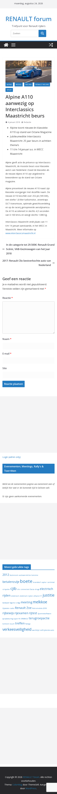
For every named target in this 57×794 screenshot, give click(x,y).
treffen (20, 623)
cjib (13, 588)
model (18, 84)
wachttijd (35, 630)
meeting (26, 602)
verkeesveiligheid (16, 629)
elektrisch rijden (26, 596)
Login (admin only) (11, 457)
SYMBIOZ (24, 619)
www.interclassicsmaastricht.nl (20, 233)
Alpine (9, 84)
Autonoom (14, 575)
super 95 (17, 619)
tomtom (5, 624)
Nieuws (28, 84)
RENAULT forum (28, 19)
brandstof (37, 582)
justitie (48, 595)
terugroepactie (39, 618)
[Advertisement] (28, 424)
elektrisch (15, 596)
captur (44, 582)
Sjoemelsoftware (44, 614)
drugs (37, 589)
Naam (6, 339)
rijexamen (21, 613)
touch (12, 624)
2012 (5, 575)
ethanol (36, 596)
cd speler (6, 589)
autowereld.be (25, 575)
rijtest (33, 613)
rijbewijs (8, 613)
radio (12, 608)
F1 (41, 596)
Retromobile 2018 (39, 608)
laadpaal (5, 603)
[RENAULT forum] (6, 44)
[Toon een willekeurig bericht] (51, 44)
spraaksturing (7, 619)
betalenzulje (10, 582)
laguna (12, 603)
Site (4, 368)
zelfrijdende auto (47, 630)
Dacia (32, 589)
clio (18, 589)
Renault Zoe (23, 608)
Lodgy (18, 603)
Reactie (7, 298)
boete (26, 581)
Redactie (27, 122)
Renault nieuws (42, 84)
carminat (51, 582)
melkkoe (40, 601)
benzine (34, 575)
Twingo (28, 624)
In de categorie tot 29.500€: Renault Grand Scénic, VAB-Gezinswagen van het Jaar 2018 (30, 249)
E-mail (6, 353)
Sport (9, 90)
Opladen (5, 608)
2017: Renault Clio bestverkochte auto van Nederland (26, 263)
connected (25, 589)
